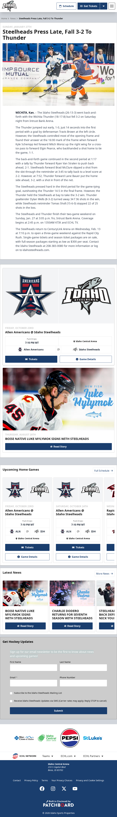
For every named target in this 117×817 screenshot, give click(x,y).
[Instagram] (53, 788)
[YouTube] (75, 788)
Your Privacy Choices (61, 780)
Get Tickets (90, 6)
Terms (45, 780)
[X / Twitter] (64, 788)
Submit (58, 710)
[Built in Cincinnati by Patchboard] (58, 803)
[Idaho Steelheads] (9, 6)
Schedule (68, 6)
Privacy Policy (31, 780)
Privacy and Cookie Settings (90, 780)
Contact (17, 780)
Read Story (60, 446)
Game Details (88, 359)
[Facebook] (42, 788)
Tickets (33, 359)
